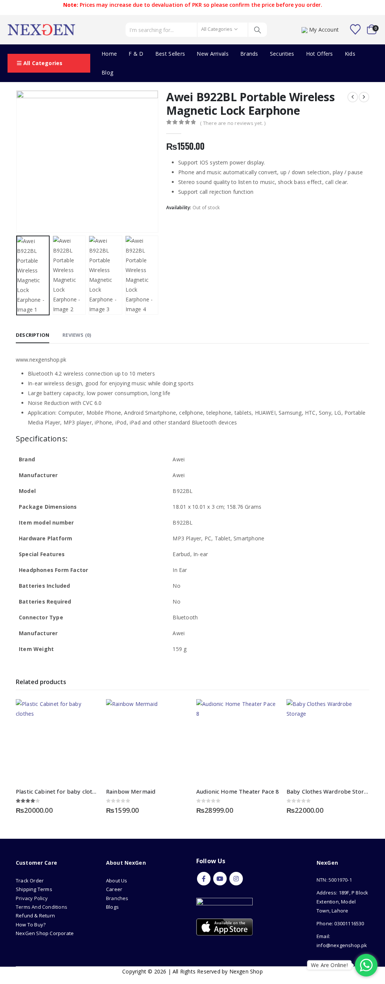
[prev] (352, 97)
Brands (249, 53)
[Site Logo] (41, 29)
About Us (117, 880)
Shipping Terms (34, 889)
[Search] (257, 30)
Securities (282, 53)
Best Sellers (170, 53)
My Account (324, 29)
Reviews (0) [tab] (76, 335)
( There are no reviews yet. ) (232, 123)
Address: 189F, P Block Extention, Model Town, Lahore (342, 901)
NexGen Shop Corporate (45, 933)
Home (109, 53)
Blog (107, 72)
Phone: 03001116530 (340, 923)
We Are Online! (329, 965)
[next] (364, 97)
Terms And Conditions (41, 906)
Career (114, 889)
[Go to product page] (57, 740)
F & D (136, 53)
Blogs (112, 906)
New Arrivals (213, 53)
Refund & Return (35, 915)
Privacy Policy (32, 898)
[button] (17, 161)
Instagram (236, 878)
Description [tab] (32, 335)
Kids (350, 53)
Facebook (204, 878)
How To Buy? (30, 924)
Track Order (30, 880)
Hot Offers (319, 53)
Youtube (220, 878)
